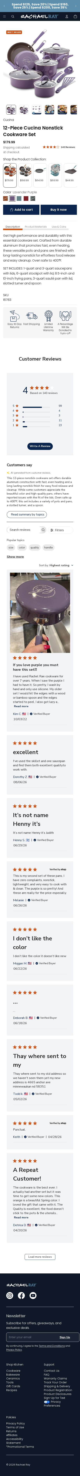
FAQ (46, 1375)
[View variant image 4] (49, 110)
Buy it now (58, 209)
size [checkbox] (11, 547)
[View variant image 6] (75, 110)
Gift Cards (13, 1386)
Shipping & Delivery (57, 1386)
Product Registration (58, 1390)
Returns (11, 1431)
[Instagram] (9, 1295)
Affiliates (11, 1435)
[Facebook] (21, 1295)
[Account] (67, 16)
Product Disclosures (57, 1394)
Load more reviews (40, 1257)
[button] (40, 491)
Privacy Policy (15, 1423)
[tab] (13, 227)
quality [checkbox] (34, 547)
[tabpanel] (40, 267)
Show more (15, 557)
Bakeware (13, 1375)
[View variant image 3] (37, 110)
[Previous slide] (4, 6)
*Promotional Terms (20, 1447)
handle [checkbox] (48, 547)
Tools (10, 1382)
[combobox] (56, 565)
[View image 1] (11, 110)
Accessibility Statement (14, 1441)
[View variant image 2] (24, 110)
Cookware (13, 1371)
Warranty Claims (55, 1378)
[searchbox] (23, 530)
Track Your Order (55, 1382)
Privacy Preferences (52, 1404)
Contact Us (51, 1371)
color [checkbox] (22, 547)
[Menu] (4, 16)
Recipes (11, 1390)
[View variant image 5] (62, 110)
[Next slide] (75, 6)
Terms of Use (15, 1427)
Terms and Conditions (52, 1345)
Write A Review (40, 446)
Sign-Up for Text (54, 1398)
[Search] (13, 16)
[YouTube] (33, 1295)
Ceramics (13, 1378)
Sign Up (65, 1337)
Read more (21, 706)
